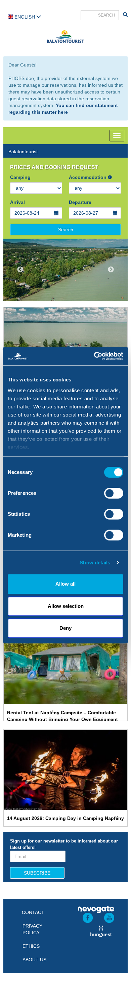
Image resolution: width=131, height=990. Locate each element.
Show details (95, 562)
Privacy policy (32, 929)
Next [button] (110, 269)
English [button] (24, 17)
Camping (20, 177)
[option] (65, 270)
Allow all (65, 584)
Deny (65, 628)
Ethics (31, 946)
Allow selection (66, 606)
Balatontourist (23, 151)
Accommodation (88, 177)
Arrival (17, 202)
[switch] (113, 493)
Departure (80, 202)
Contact (33, 912)
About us (34, 959)
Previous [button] (20, 269)
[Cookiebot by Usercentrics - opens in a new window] (94, 356)
